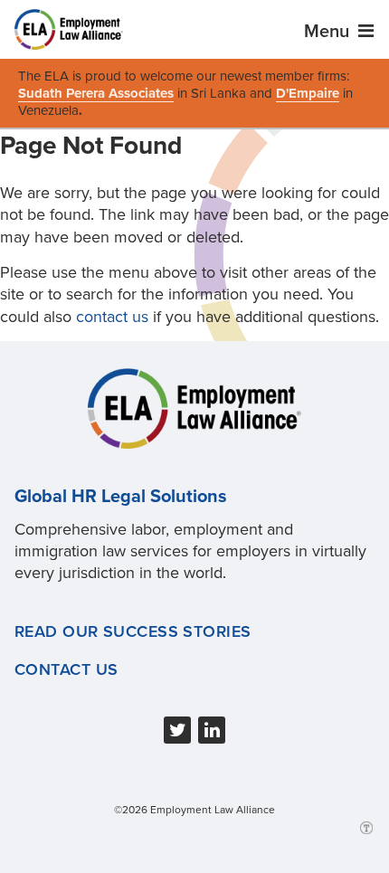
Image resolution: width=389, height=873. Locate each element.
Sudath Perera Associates (96, 93)
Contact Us (66, 669)
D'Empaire (307, 93)
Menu (329, 32)
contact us (112, 317)
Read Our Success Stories (132, 631)
